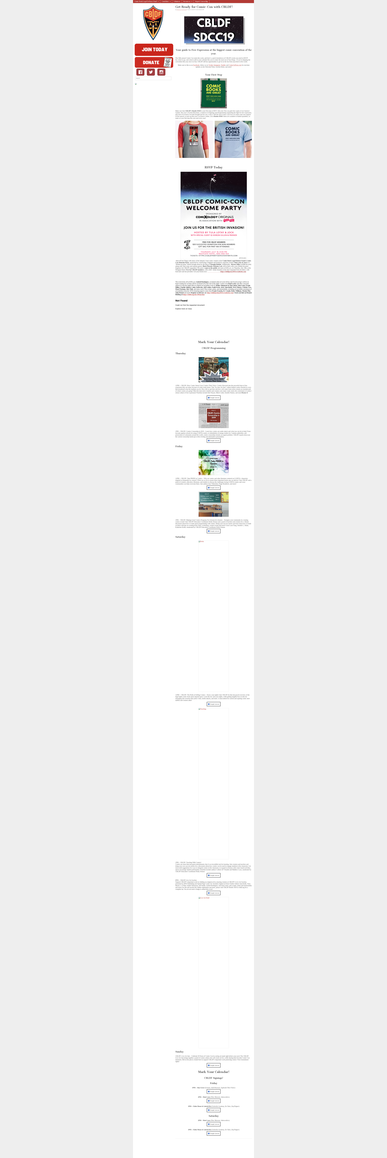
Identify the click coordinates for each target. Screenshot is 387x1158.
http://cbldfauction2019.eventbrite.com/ (220, 293)
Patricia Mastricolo (181, 9)
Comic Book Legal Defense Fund (146, 1)
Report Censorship (201, 1)
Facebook (196, 65)
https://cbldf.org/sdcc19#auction (194, 294)
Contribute (165, 1)
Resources (186, 1)
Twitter (211, 65)
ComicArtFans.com (235, 65)
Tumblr (223, 65)
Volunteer (177, 1)
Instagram (217, 65)
